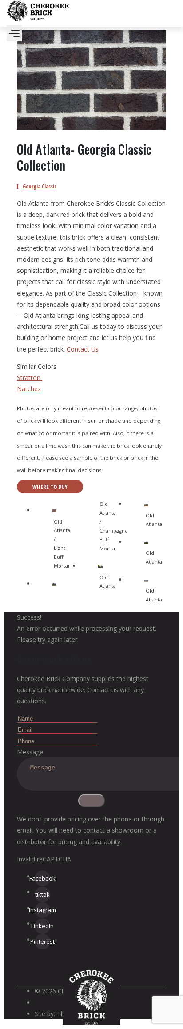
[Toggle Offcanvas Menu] (14, 33)
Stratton (29, 377)
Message (30, 752)
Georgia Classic (39, 186)
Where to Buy (50, 487)
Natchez (29, 388)
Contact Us (83, 349)
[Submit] (91, 800)
